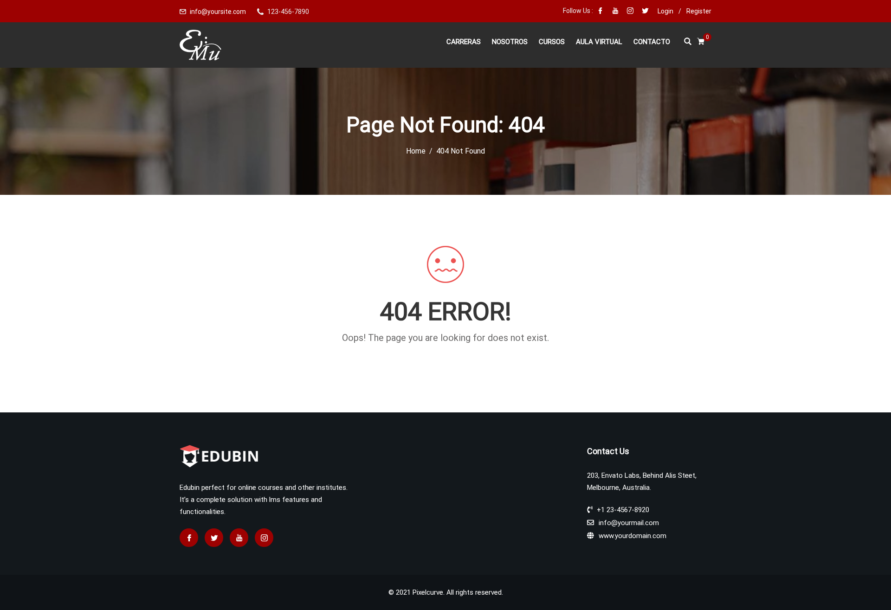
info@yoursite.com (218, 11)
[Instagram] (630, 11)
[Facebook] (600, 11)
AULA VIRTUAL (599, 42)
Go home (445, 354)
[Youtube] (615, 11)
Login (665, 11)
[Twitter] (645, 11)
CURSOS (552, 42)
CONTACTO (651, 42)
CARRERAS (463, 42)
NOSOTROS (510, 42)
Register (698, 11)
